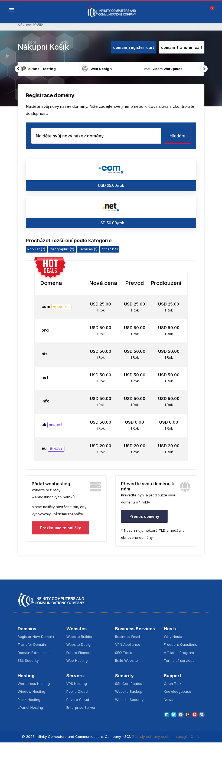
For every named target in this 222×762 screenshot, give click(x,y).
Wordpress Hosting (34, 683)
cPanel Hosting (30, 707)
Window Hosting (31, 691)
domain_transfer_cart (182, 47)
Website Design (79, 644)
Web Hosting (77, 660)
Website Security (129, 699)
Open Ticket (174, 683)
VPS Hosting (76, 683)
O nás (196, 736)
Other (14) (110, 249)
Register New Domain (36, 636)
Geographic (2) (62, 249)
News (168, 699)
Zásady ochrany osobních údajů (159, 736)
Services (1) (88, 249)
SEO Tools (123, 652)
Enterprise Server (81, 707)
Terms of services (179, 660)
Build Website (126, 660)
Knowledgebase (177, 691)
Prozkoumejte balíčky (60, 527)
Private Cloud (77, 699)
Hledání (177, 135)
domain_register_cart (133, 47)
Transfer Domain (32, 644)
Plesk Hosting (29, 699)
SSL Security (28, 660)
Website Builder (79, 636)
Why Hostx (173, 636)
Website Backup (128, 691)
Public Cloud (77, 691)
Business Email (127, 636)
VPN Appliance (127, 644)
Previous (18, 68)
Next (204, 68)
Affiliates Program (179, 652)
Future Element (79, 652)
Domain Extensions (34, 652)
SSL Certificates (128, 683)
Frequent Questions (180, 644)
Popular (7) (36, 249)
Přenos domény (144, 516)
